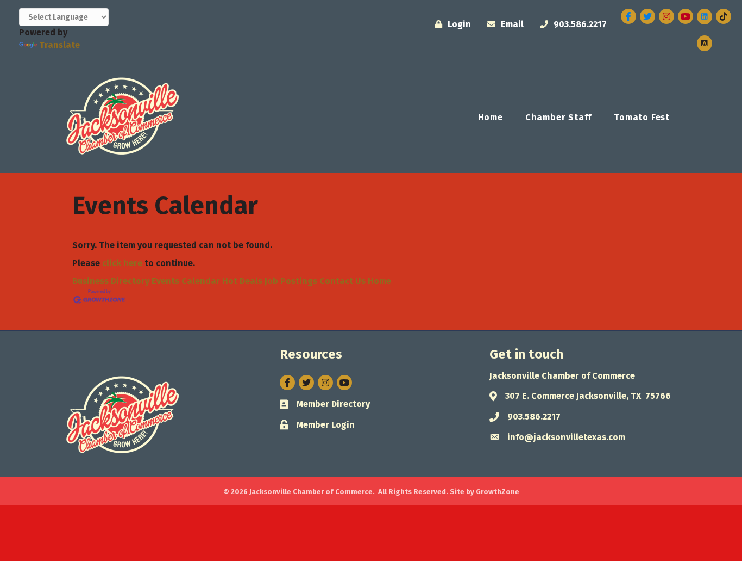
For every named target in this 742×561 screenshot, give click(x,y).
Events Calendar (186, 281)
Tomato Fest (642, 117)
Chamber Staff (558, 117)
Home (490, 117)
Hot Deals (242, 281)
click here (122, 263)
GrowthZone (497, 492)
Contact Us (342, 281)
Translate (59, 45)
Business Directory (110, 281)
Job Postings (291, 281)
